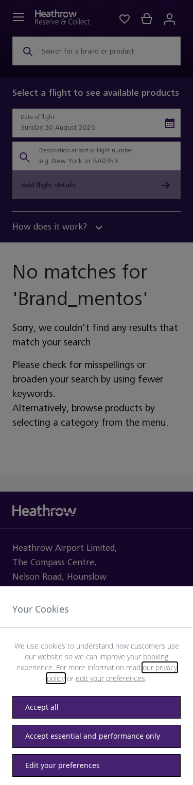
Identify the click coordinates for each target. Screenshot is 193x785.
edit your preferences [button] (110, 678)
